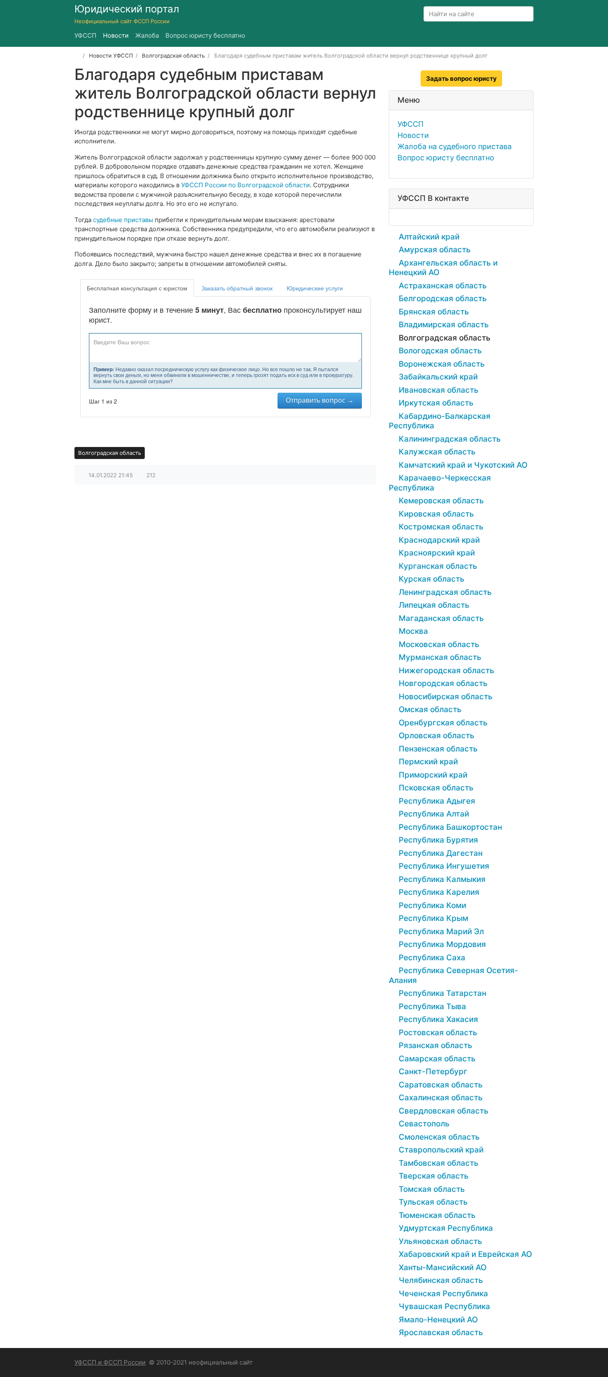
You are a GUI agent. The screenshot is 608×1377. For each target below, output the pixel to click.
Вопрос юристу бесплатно (445, 157)
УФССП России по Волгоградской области (245, 185)
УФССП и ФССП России (110, 1362)
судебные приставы (123, 220)
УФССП (410, 124)
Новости (413, 135)
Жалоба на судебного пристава (454, 146)
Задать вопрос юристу (461, 78)
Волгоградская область (109, 452)
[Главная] (77, 55)
